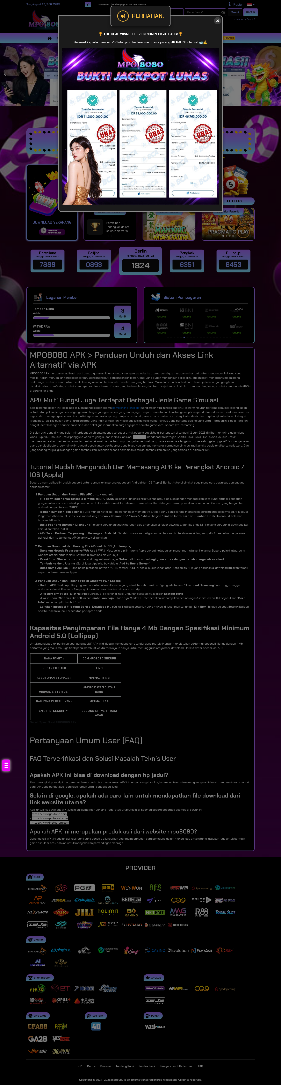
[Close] (217, 20)
